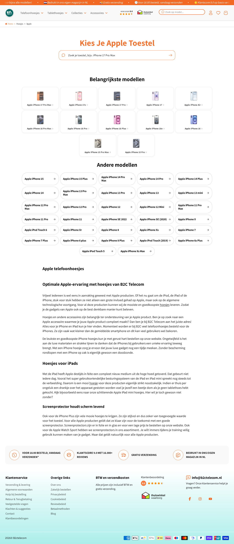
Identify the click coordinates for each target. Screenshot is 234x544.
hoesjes (164, 305)
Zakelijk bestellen (61, 489)
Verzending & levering (17, 485)
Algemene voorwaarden (19, 489)
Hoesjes (19, 23)
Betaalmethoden (60, 509)
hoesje (93, 383)
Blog (53, 513)
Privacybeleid (58, 494)
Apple (29, 23)
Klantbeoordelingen (16, 518)
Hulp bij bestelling (15, 494)
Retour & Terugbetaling (18, 499)
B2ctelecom (20, 538)
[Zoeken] (170, 55)
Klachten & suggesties (17, 509)
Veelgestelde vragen (16, 504)
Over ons (56, 485)
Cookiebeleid (58, 499)
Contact (9, 513)
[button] (182, 12)
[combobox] (182, 12)
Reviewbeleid (58, 504)
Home (10, 23)
